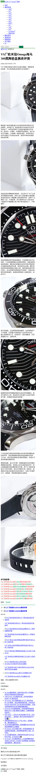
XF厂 (10, 17)
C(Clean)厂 (12, 31)
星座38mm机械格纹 (17, 586)
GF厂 (10, 13)
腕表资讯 (8, 35)
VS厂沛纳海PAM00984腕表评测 (16, 611)
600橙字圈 (17, 598)
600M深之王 (16, 589)
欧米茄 (8, 602)
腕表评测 (8, 7)
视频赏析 (8, 39)
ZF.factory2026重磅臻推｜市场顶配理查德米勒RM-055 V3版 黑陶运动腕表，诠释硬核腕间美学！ (19, 710)
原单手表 (11, 33)
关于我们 (8, 41)
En (5, 43)
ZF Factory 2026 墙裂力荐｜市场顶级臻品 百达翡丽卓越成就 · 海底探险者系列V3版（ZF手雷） (19, 731)
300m (16, 582)
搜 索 (21, 47)
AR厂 (10, 9)
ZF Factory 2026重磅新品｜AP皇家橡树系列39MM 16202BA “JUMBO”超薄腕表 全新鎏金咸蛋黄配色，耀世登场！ (20, 741)
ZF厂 (10, 29)
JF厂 (9, 11)
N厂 (9, 25)
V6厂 (10, 15)
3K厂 (10, 21)
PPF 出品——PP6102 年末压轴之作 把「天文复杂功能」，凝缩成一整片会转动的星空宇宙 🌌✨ (20, 716)
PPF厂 (10, 23)
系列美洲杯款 (16, 593)
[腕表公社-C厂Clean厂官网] (10, 1)
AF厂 (10, 19)
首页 (6, 5)
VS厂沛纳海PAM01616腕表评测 (16, 607)
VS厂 (10, 27)
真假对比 (8, 37)
